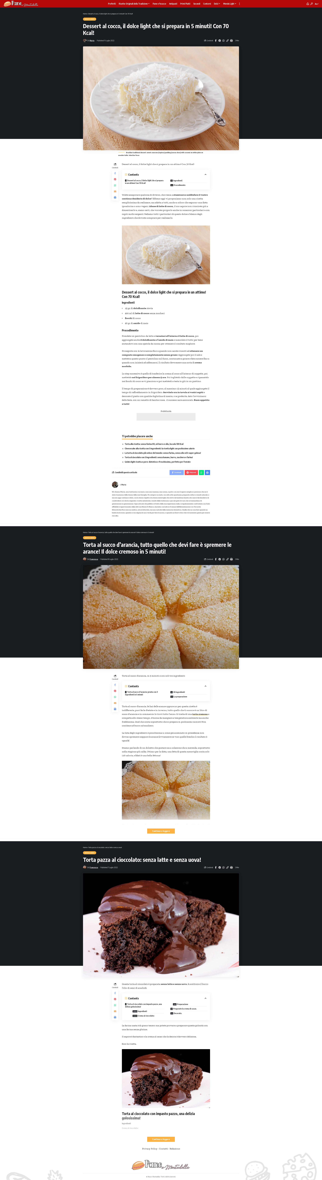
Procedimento (179, 185)
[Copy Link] (227, 41)
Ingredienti (177, 181)
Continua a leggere (161, 831)
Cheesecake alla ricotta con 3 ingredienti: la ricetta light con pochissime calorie (160, 448)
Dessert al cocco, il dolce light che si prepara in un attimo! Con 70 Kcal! (144, 181)
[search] (311, 4)
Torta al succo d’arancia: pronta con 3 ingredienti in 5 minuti (141, 693)
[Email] (115, 191)
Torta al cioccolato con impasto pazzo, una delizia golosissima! (143, 1005)
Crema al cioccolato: (146, 1016)
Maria (92, 40)
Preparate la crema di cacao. (185, 1009)
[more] (239, 4)
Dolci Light (89, 19)
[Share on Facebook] (215, 41)
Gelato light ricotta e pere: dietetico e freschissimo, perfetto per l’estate (158, 462)
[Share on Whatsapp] (223, 41)
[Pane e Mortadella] (21, 4)
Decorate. (178, 1013)
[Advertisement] (166, 417)
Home (85, 14)
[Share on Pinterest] (219, 41)
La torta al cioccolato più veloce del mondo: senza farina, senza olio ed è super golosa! (163, 453)
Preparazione (182, 1004)
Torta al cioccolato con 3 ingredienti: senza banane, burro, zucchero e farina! (159, 457)
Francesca (94, 559)
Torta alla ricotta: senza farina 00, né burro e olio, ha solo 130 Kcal (154, 444)
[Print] (231, 41)
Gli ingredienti (179, 692)
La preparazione (180, 697)
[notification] (308, 4)
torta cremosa (200, 714)
